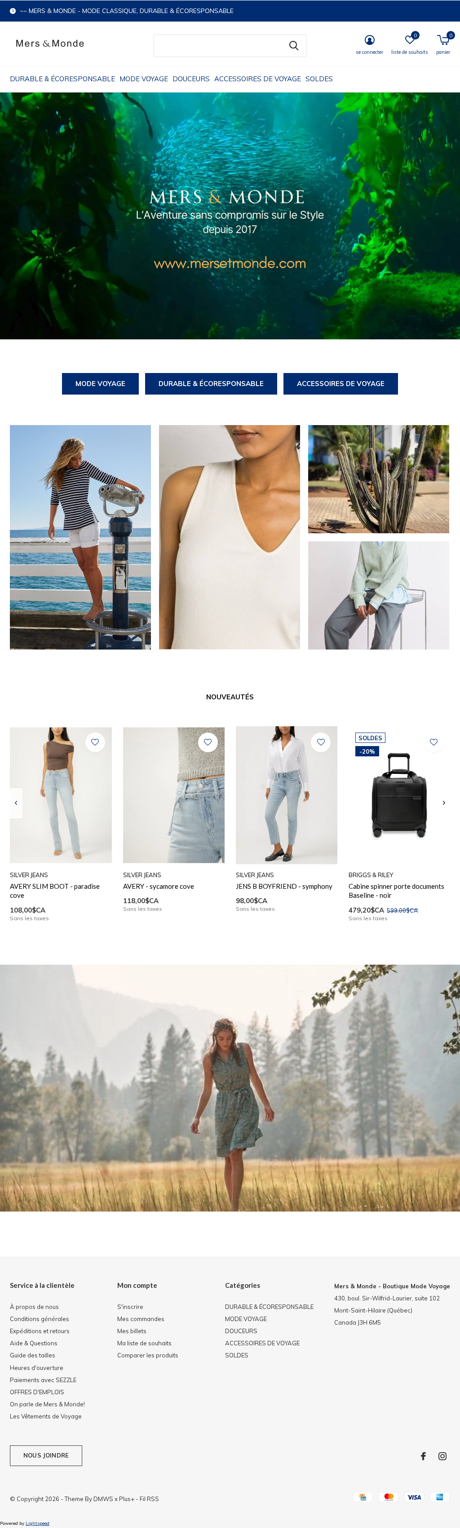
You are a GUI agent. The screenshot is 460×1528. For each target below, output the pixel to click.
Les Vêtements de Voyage (46, 1416)
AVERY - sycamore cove (158, 886)
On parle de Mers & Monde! (47, 1404)
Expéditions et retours (40, 1331)
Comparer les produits (147, 1355)
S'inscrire (130, 1306)
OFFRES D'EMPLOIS (37, 1392)
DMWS (103, 1498)
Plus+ (126, 1498)
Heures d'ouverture (36, 1367)
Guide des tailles (32, 1355)
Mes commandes (140, 1318)
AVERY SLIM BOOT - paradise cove (55, 891)
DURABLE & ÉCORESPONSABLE (62, 79)
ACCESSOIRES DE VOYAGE (257, 79)
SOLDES (319, 79)
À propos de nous (34, 1306)
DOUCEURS (191, 79)
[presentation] (15, 803)
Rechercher (293, 46)
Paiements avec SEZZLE (43, 1379)
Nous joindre (46, 1455)
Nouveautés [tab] (230, 697)
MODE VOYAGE (143, 79)
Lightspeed (37, 1523)
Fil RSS (149, 1498)
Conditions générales (39, 1318)
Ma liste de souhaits (144, 1343)
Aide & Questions (34, 1343)
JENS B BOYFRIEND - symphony (284, 886)
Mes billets (131, 1331)
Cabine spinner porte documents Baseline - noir (396, 891)
